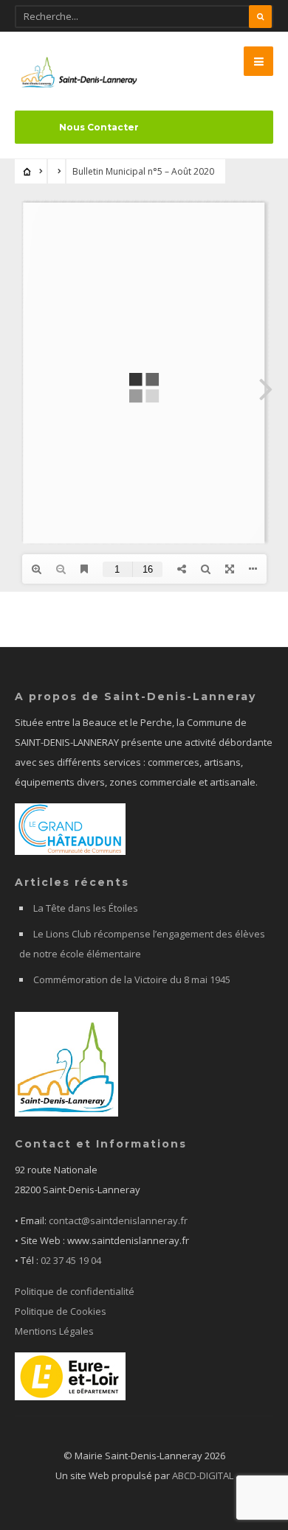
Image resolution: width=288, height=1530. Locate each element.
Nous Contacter (99, 127)
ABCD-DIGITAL (202, 1475)
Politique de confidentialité (74, 1291)
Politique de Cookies (60, 1311)
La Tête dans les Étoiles (85, 908)
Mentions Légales (54, 1331)
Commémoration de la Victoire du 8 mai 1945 (131, 979)
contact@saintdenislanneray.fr (118, 1220)
